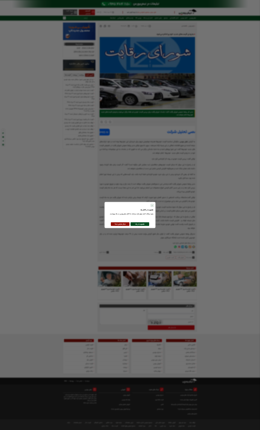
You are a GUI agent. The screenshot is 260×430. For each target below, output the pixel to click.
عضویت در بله (140, 224)
